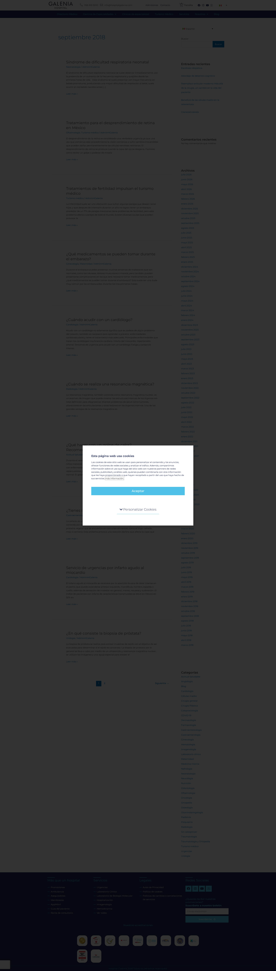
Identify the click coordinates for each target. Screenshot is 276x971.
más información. (114, 478)
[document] (138, 485)
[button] (138, 509)
